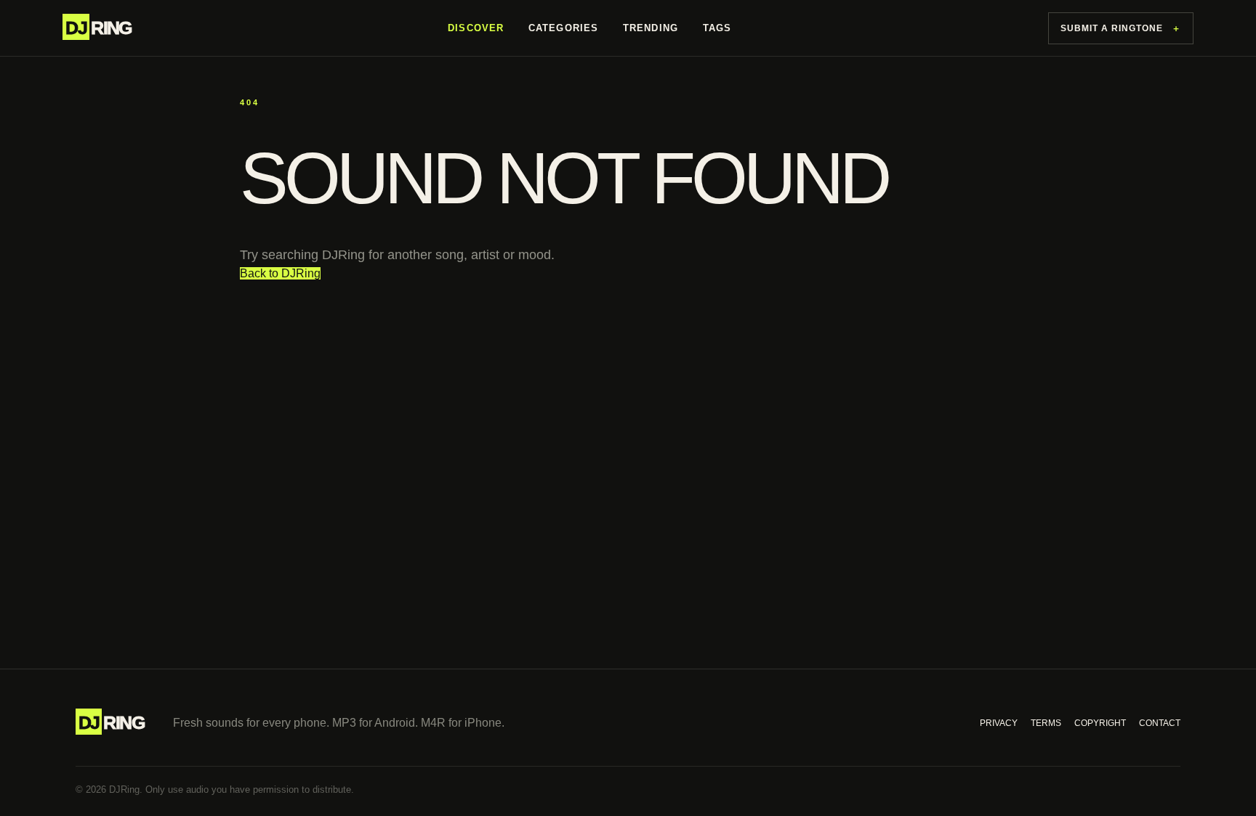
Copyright (1100, 723)
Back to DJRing (280, 273)
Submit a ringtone (1120, 28)
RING (98, 27)
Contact (1159, 723)
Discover (476, 28)
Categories (563, 28)
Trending (650, 28)
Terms (1046, 723)
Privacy (999, 723)
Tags (717, 28)
